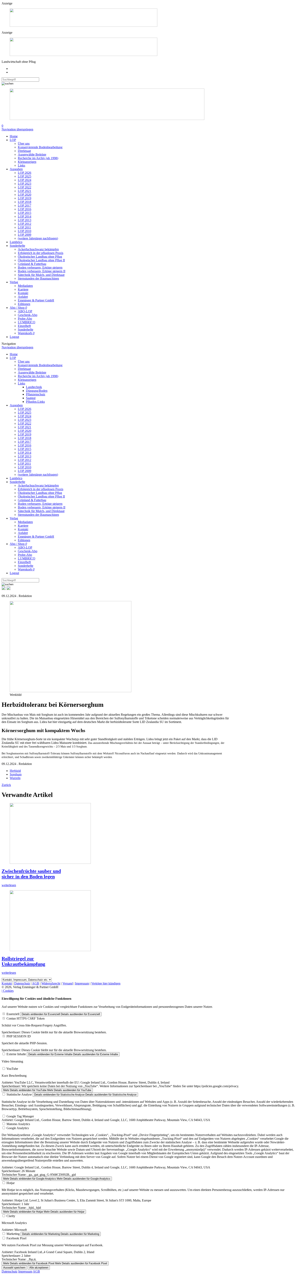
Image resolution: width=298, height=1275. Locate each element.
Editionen (24, 304)
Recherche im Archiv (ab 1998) (38, 158)
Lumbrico (16, 242)
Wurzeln (15, 778)
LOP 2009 (24, 234)
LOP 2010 (24, 231)
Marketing (13, 1233)
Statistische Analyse (19, 1094)
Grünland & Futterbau (32, 264)
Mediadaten (25, 285)
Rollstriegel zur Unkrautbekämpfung (23, 961)
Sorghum (15, 774)
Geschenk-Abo (27, 315)
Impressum (82, 983)
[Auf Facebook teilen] (4, 589)
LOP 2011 (24, 227)
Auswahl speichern (14, 1267)
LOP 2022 (24, 187)
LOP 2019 (24, 198)
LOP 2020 (24, 194)
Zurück (6, 785)
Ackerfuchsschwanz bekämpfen (38, 249)
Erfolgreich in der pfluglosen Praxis (40, 253)
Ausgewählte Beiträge (32, 154)
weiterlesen (9, 885)
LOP (13, 140)
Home (14, 136)
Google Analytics (17, 1128)
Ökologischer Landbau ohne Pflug (40, 256)
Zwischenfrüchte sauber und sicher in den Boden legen (31, 873)
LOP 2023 (24, 183)
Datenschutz (22, 983)
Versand (67, 983)
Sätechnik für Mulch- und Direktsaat (41, 275)
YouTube (12, 1068)
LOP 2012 (24, 223)
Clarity (10, 1216)
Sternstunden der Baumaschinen (38, 278)
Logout (14, 337)
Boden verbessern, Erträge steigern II (41, 271)
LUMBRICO (26, 322)
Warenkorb (26, 333)
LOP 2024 (24, 180)
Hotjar (10, 1183)
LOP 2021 (24, 191)
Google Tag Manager (20, 1116)
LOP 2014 (24, 216)
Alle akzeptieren (38, 1267)
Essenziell (12, 1014)
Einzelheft (24, 326)
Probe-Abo (25, 318)
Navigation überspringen (17, 129)
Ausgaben (16, 169)
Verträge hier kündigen (105, 983)
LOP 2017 (24, 205)
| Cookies (8, 990)
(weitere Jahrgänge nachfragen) (38, 238)
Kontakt (23, 293)
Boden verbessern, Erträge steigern (40, 267)
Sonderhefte (17, 245)
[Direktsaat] (83, 25)
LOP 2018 (24, 202)
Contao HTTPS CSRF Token (25, 1018)
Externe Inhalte (16, 1054)
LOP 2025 (24, 176)
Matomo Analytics (18, 1124)
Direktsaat (24, 151)
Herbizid (15, 770)
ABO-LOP (25, 311)
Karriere (23, 289)
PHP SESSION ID (18, 1036)
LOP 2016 (24, 209)
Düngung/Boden (36, 390)
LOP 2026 (24, 172)
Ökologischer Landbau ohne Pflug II (41, 260)
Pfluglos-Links (35, 401)
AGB (35, 983)
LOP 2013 (24, 220)
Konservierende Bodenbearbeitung (40, 147)
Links (21, 165)
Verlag (14, 282)
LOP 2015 (24, 213)
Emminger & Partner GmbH (36, 300)
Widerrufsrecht (50, 983)
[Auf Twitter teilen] (8, 589)
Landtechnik (34, 387)
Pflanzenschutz (35, 394)
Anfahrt (23, 296)
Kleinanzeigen (27, 161)
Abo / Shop (18, 307)
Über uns (24, 143)
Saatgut (30, 398)
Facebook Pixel (16, 1238)
